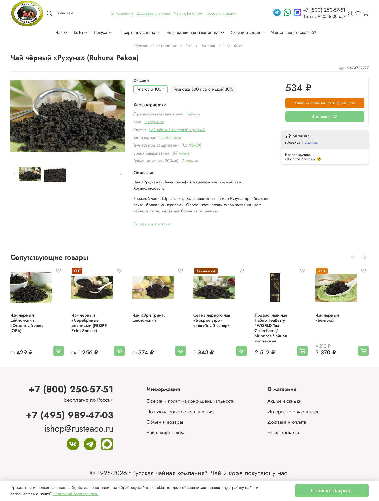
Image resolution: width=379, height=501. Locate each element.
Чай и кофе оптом (165, 432)
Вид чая (208, 45)
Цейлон (192, 114)
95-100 (195, 145)
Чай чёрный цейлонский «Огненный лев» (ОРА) (27, 323)
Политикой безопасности (75, 494)
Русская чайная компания (156, 45)
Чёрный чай (234, 45)
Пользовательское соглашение (179, 411)
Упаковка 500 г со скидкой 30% (203, 89)
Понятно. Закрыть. (332, 490)
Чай (59, 32)
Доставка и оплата (286, 421)
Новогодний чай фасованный (193, 32)
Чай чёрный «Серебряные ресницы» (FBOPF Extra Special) (89, 323)
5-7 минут (180, 153)
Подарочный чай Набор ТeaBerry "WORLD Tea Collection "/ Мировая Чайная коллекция (270, 328)
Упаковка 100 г (150, 89)
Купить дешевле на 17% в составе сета (325, 103)
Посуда (100, 32)
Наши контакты (283, 432)
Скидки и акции (245, 32)
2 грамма (190, 161)
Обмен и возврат (164, 421)
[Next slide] (117, 116)
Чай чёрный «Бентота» (327, 317)
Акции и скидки (284, 401)
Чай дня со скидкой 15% (294, 32)
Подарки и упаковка (137, 32)
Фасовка (141, 80)
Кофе (78, 32)
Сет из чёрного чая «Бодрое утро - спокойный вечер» (211, 320)
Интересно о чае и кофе (293, 411)
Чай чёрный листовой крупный (177, 130)
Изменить (310, 142)
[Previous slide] (18, 116)
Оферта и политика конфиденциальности (190, 401)
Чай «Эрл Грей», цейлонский (148, 317)
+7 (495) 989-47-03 (69, 415)
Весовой (173, 137)
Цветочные (154, 122)
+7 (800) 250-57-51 (71, 389)
